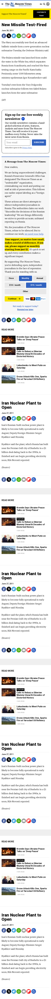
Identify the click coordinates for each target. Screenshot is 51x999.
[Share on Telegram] (14, 36)
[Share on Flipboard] (28, 36)
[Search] (44, 4)
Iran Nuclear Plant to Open (21, 405)
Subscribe (39, 142)
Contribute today (41, 14)
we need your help (34, 234)
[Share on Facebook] (4, 36)
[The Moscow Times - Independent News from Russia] (18, 4)
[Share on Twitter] (9, 36)
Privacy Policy (27, 148)
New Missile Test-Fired (24, 24)
